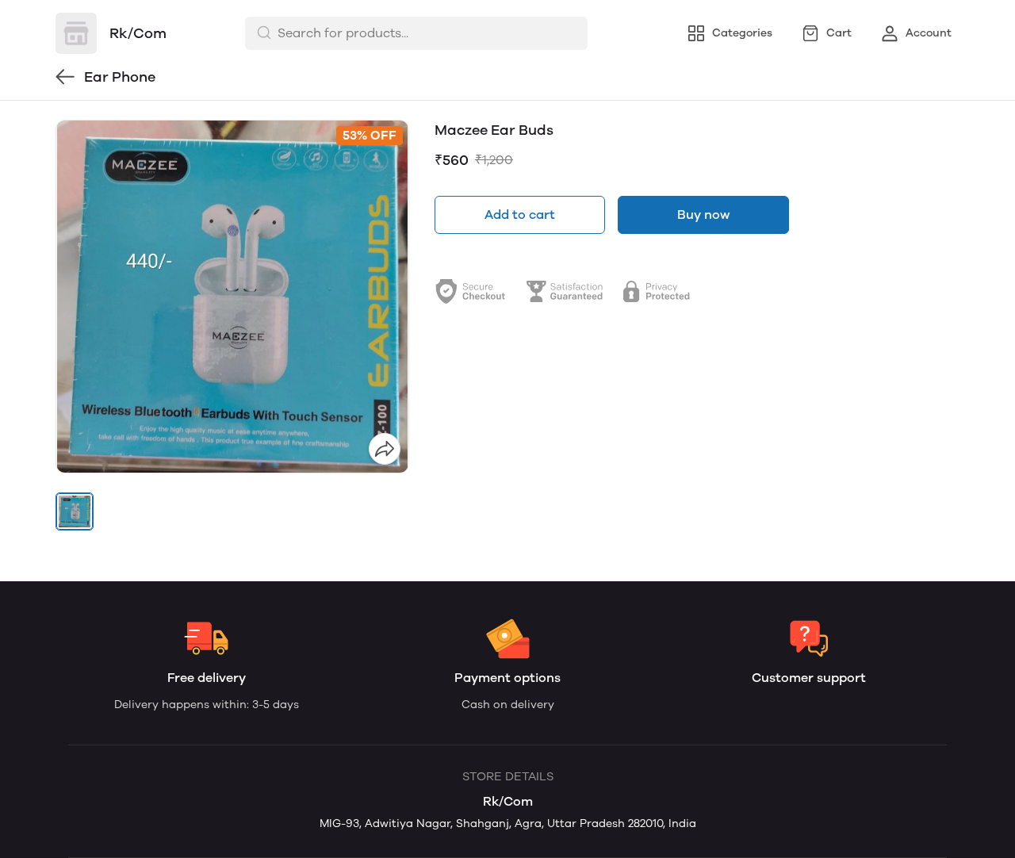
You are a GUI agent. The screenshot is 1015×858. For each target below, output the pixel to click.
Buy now (703, 214)
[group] (232, 297)
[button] (75, 511)
